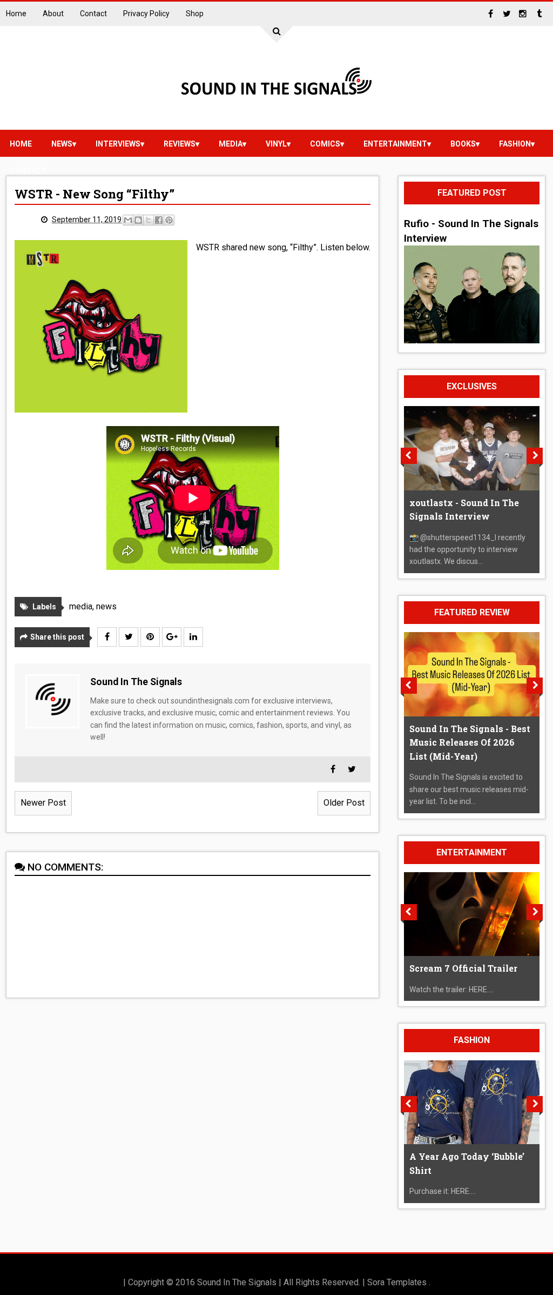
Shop (195, 13)
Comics (325, 144)
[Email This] (128, 220)
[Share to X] (148, 220)
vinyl (276, 144)
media (230, 144)
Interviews (118, 144)
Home (16, 13)
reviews (179, 144)
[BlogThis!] (138, 220)
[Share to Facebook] (158, 220)
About (53, 13)
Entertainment (395, 144)
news (61, 144)
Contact (93, 13)
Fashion (515, 144)
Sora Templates (397, 1282)
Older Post (344, 803)
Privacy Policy (146, 13)
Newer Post (43, 803)
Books (463, 144)
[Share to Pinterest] (169, 220)
